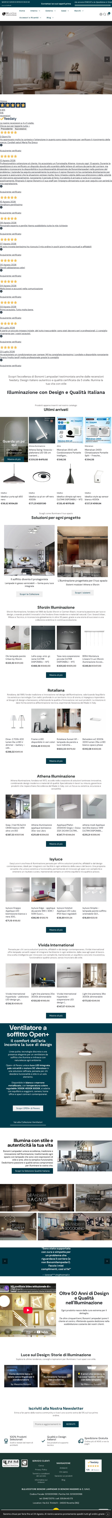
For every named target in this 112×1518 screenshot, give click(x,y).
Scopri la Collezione (29, 594)
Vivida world (11, 990)
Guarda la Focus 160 (68, 69)
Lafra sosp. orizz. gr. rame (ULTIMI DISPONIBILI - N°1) (40, 659)
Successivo (20, 128)
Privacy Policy (41, 1469)
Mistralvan (89, 446)
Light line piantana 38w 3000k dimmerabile (94, 995)
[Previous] (5, 59)
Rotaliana (9, 735)
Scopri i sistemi (82, 592)
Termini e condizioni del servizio (41, 1474)
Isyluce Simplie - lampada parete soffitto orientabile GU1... (94, 911)
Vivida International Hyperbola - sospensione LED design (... (66, 998)
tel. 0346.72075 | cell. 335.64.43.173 (56, 1498)
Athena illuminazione (37, 446)
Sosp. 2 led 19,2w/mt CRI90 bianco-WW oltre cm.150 (16, 828)
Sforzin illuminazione (14, 652)
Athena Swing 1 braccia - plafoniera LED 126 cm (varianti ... (41, 452)
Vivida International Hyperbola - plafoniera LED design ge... (17, 996)
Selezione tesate (41, 69)
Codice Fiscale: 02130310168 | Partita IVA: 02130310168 (56, 1494)
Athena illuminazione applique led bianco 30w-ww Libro (41, 828)
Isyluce (8, 904)
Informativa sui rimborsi (41, 1481)
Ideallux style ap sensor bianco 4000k (96, 498)
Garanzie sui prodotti (63, 1476)
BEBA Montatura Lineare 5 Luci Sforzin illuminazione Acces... (93, 659)
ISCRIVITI (70, 1424)
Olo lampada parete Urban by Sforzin (16, 657)
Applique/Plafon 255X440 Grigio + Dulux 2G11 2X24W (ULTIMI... (69, 828)
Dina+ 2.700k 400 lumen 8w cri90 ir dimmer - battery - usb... (15, 743)
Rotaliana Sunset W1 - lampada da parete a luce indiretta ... (68, 742)
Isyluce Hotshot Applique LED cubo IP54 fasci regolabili (66, 911)
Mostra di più (14, 459)
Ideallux (4, 493)
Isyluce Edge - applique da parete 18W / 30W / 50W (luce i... (43, 911)
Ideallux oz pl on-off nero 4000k (41, 498)
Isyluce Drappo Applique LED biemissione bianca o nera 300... (16, 912)
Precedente (7, 128)
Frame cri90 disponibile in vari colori (43, 740)
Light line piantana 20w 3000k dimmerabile (43, 995)
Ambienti (63, 1468)
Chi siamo (63, 1472)
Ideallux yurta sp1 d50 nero (12, 498)
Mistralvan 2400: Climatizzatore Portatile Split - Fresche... (96, 452)
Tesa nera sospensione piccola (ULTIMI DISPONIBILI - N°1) (68, 659)
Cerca (41, 1465)
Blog (63, 1480)
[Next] (107, 59)
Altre (59, 446)
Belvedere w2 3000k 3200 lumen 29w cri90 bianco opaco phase (93, 742)
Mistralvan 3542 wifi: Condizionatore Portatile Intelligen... (69, 452)
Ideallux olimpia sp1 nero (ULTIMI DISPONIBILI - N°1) (69, 498)
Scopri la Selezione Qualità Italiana (32, 1170)
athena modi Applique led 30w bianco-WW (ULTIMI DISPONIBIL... (93, 828)
